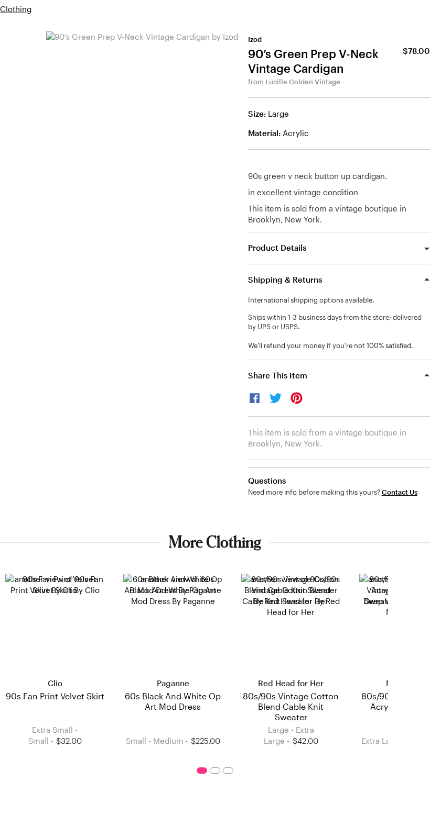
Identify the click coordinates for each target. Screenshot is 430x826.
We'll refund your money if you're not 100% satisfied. (330, 345)
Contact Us (399, 492)
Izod (255, 39)
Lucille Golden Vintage (302, 81)
